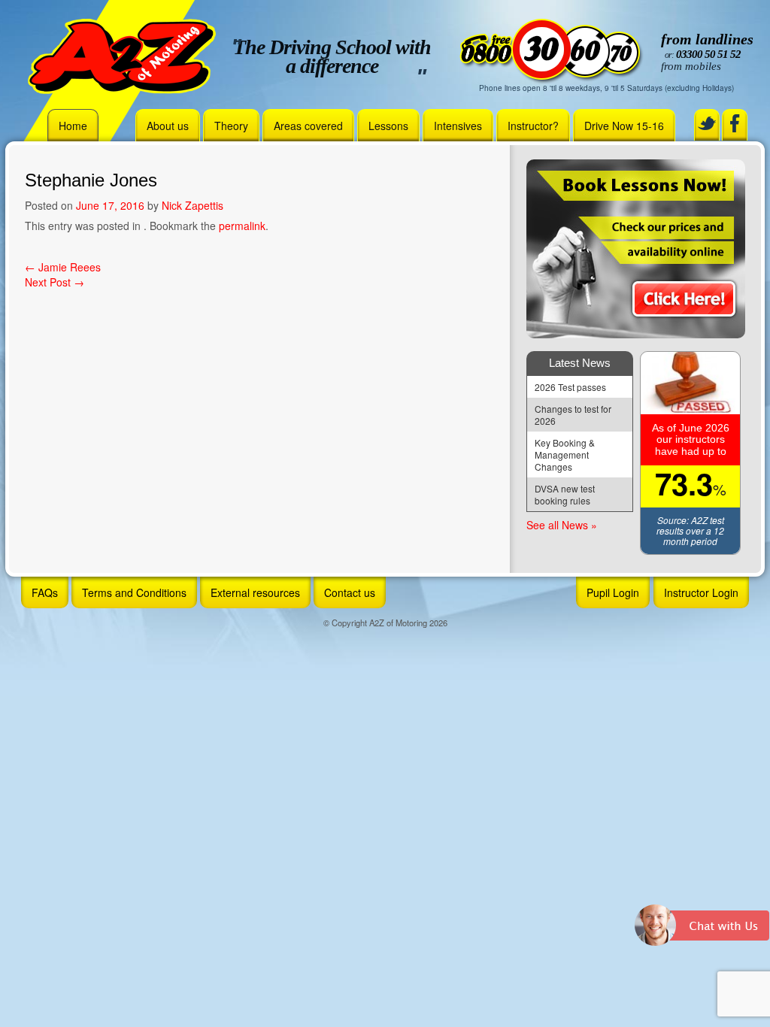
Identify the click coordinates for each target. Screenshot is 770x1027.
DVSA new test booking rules (566, 494)
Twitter (707, 123)
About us (168, 125)
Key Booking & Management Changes (566, 454)
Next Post (54, 281)
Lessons (388, 125)
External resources (255, 592)
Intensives (458, 125)
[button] (702, 930)
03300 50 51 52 (708, 54)
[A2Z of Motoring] (122, 54)
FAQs (45, 592)
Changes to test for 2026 (574, 414)
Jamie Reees (63, 266)
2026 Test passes (570, 387)
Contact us (349, 592)
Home (73, 125)
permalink (242, 225)
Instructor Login (701, 592)
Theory (231, 125)
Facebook (735, 123)
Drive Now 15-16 (624, 125)
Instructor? (533, 125)
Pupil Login (613, 592)
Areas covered (308, 125)
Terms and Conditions (134, 592)
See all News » (561, 524)
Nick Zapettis (192, 205)
